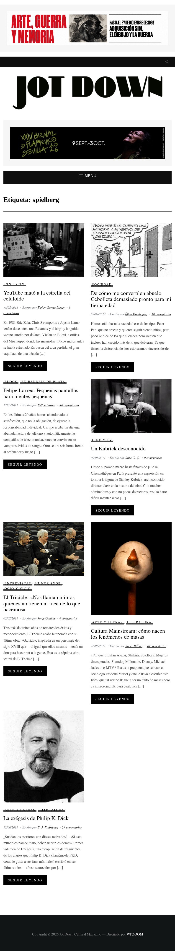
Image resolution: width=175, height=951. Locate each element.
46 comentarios (69, 405)
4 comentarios (68, 618)
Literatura (139, 622)
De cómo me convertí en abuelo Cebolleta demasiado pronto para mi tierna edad (131, 299)
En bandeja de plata (43, 381)
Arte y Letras (107, 622)
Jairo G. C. (132, 457)
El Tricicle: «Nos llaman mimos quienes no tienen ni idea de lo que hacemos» (41, 603)
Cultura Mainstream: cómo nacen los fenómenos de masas (128, 633)
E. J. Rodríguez (48, 827)
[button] (88, 176)
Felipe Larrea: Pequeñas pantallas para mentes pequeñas (40, 393)
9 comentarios (153, 457)
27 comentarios (72, 827)
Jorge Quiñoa (46, 618)
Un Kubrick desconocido (118, 448)
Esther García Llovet (51, 307)
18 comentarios (161, 314)
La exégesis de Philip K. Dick (36, 818)
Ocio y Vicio (18, 588)
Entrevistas (18, 583)
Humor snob (48, 583)
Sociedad (102, 284)
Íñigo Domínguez (136, 314)
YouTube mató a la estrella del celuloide (37, 295)
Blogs (11, 381)
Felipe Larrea (46, 405)
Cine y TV (15, 284)
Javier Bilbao (133, 646)
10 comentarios (156, 646)
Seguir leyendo (25, 366)
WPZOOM (135, 934)
